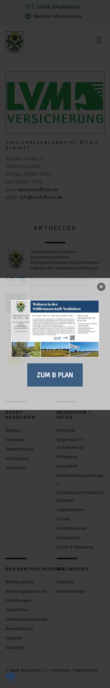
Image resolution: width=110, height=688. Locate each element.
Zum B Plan (55, 375)
